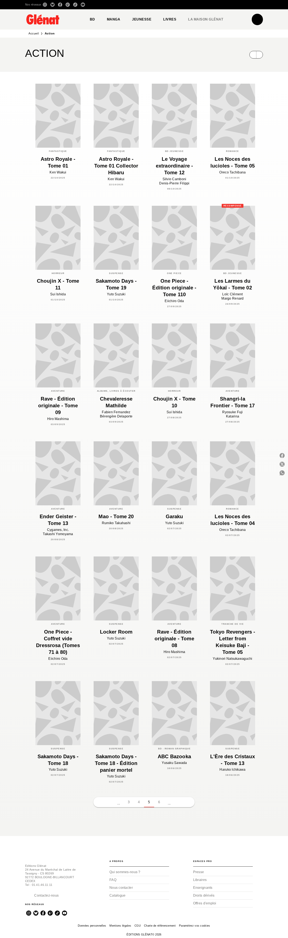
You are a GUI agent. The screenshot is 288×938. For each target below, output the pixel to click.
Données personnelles (92, 925)
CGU (138, 925)
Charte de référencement (160, 925)
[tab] (92, 19)
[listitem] (45, 4)
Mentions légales (120, 925)
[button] (203, 4)
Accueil (33, 33)
